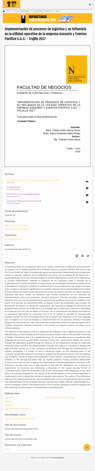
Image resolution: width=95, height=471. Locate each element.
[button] (47, 188)
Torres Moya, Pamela (13, 239)
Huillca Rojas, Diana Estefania (17, 229)
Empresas (9, 405)
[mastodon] (77, 256)
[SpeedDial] (87, 447)
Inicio (8, 11)
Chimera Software (58, 457)
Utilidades (9, 397)
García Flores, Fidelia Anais (16, 225)
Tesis (57, 11)
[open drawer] (90, 4)
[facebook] (82, 256)
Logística (9, 401)
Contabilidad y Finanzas (43, 11)
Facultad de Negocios (22, 11)
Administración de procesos (17, 409)
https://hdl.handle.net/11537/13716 (19, 419)
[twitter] (88, 256)
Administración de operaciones (60, 397)
